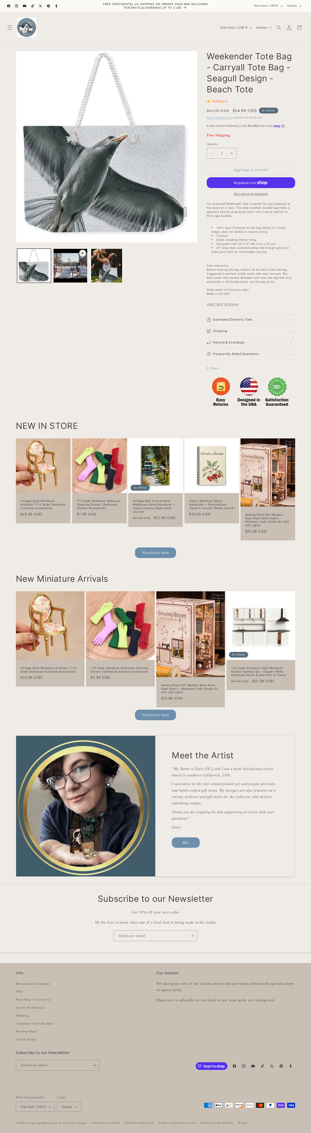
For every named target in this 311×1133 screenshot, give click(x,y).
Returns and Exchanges (33, 983)
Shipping (22, 1015)
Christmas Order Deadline (35, 1023)
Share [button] (215, 368)
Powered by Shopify (75, 1123)
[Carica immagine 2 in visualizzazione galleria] (107, 266)
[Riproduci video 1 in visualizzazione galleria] (70, 266)
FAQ (19, 991)
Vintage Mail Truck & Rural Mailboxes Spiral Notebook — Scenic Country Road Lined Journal (154, 506)
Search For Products (30, 1007)
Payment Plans (26, 1031)
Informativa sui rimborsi (106, 1122)
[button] (10, 27)
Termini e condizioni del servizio (177, 1122)
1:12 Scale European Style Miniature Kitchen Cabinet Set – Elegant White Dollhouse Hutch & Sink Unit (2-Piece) (258, 671)
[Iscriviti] (192, 935)
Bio (186, 843)
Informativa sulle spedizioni (217, 1122)
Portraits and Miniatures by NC (44, 1123)
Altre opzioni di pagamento (251, 193)
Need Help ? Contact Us (33, 999)
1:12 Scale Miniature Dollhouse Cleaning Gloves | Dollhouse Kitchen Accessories (99, 504)
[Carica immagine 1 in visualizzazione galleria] (34, 266)
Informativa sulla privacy (139, 1122)
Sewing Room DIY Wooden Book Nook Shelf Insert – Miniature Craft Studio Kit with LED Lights (267, 520)
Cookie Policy (26, 1039)
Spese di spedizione (220, 117)
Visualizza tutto (155, 553)
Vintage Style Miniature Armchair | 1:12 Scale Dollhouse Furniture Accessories (43, 504)
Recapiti (242, 1122)
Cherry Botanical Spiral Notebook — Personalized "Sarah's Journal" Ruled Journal (211, 504)
